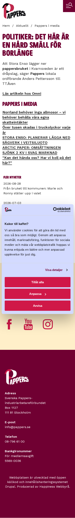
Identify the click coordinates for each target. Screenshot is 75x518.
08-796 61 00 (15, 441)
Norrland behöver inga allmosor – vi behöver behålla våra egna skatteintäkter (34, 117)
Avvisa (37, 305)
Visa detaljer (54, 270)
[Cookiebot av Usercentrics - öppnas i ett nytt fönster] (53, 209)
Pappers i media (47, 26)
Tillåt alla (37, 282)
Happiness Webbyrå (54, 486)
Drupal (10, 486)
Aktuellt (22, 26)
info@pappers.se (17, 427)
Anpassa (35, 294)
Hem (6, 26)
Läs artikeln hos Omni (21, 93)
